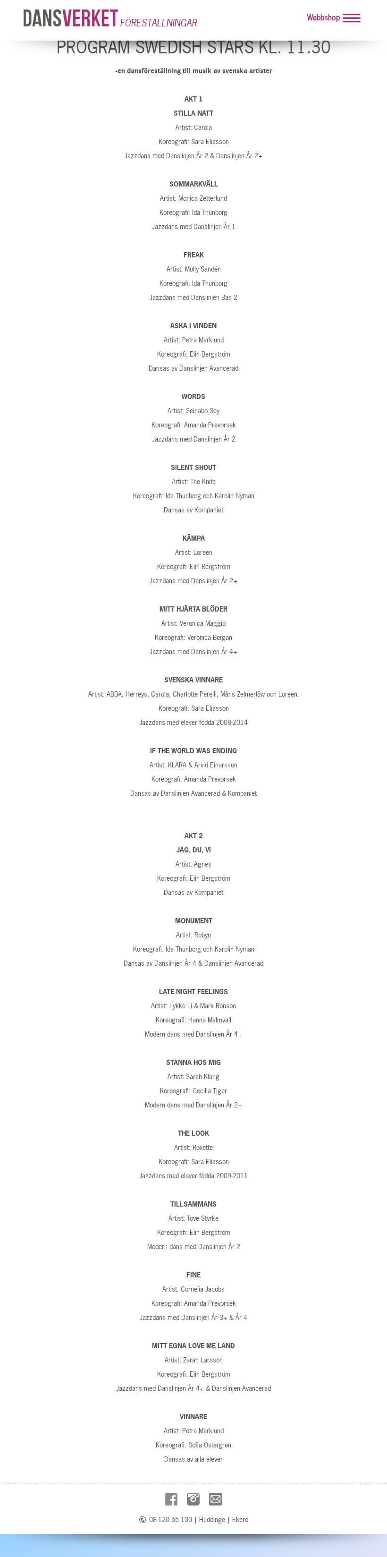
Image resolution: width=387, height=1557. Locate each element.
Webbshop (323, 17)
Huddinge (212, 1519)
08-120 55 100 (170, 1519)
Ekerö (240, 1519)
